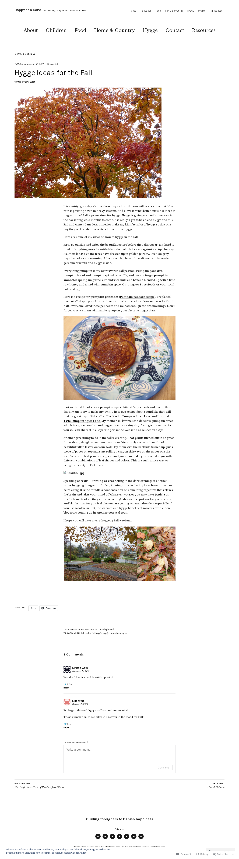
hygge (106, 633)
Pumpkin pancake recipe (137, 296)
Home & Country (174, 11)
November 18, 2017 (35, 64)
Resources (217, 11)
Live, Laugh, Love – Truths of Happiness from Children (39, 786)
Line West (30, 82)
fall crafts (86, 633)
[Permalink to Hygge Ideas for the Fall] (88, 197)
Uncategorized (25, 53)
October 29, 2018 (80, 704)
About (134, 11)
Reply (66, 688)
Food (158, 11)
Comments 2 (52, 64)
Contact (202, 11)
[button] (100, 554)
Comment (163, 767)
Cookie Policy (78, 852)
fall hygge (97, 633)
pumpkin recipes (118, 633)
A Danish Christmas (215, 786)
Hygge (190, 11)
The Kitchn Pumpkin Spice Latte (128, 416)
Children (147, 11)
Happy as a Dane (28, 10)
